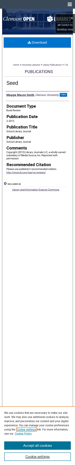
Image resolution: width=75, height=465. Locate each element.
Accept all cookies (37, 445)
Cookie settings (26, 429)
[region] (37, 435)
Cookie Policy (23, 433)
